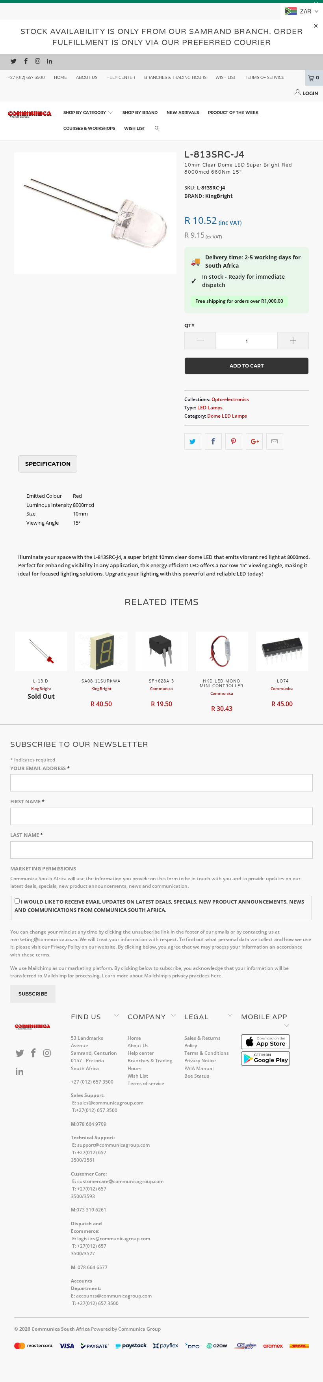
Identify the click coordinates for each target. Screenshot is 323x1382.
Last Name (26, 834)
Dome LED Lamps (227, 416)
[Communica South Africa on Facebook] (25, 62)
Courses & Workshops (89, 128)
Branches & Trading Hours (175, 77)
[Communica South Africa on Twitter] (13, 62)
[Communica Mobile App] (265, 1047)
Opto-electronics (230, 399)
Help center (120, 77)
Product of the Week (233, 112)
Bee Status (196, 1076)
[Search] (157, 129)
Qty (189, 325)
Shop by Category (85, 112)
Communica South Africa (61, 1329)
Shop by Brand (140, 112)
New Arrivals (183, 112)
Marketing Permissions (43, 868)
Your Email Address (40, 768)
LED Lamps (210, 407)
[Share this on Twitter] (192, 441)
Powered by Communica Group (126, 1329)
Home (60, 77)
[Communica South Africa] (30, 114)
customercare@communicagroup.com (120, 1181)
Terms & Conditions (206, 1053)
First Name (27, 801)
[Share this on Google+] (254, 441)
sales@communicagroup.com (110, 1102)
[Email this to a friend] (274, 441)
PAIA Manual (198, 1068)
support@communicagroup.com (113, 1145)
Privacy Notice (200, 1060)
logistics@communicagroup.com (113, 1238)
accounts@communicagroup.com (114, 1295)
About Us (86, 77)
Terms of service (264, 77)
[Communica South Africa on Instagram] (37, 62)
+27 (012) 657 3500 (26, 77)
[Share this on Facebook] (213, 441)
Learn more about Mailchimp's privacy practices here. (162, 975)
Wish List (225, 77)
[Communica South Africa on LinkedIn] (49, 62)
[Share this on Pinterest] (233, 441)
